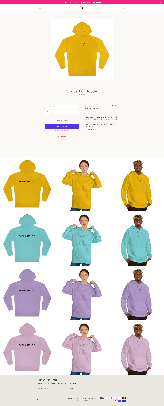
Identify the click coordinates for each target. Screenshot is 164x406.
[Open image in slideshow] (82, 49)
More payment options (62, 130)
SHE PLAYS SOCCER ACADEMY (87, 398)
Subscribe (73, 388)
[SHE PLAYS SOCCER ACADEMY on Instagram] (38, 399)
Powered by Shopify (82, 400)
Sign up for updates (47, 380)
